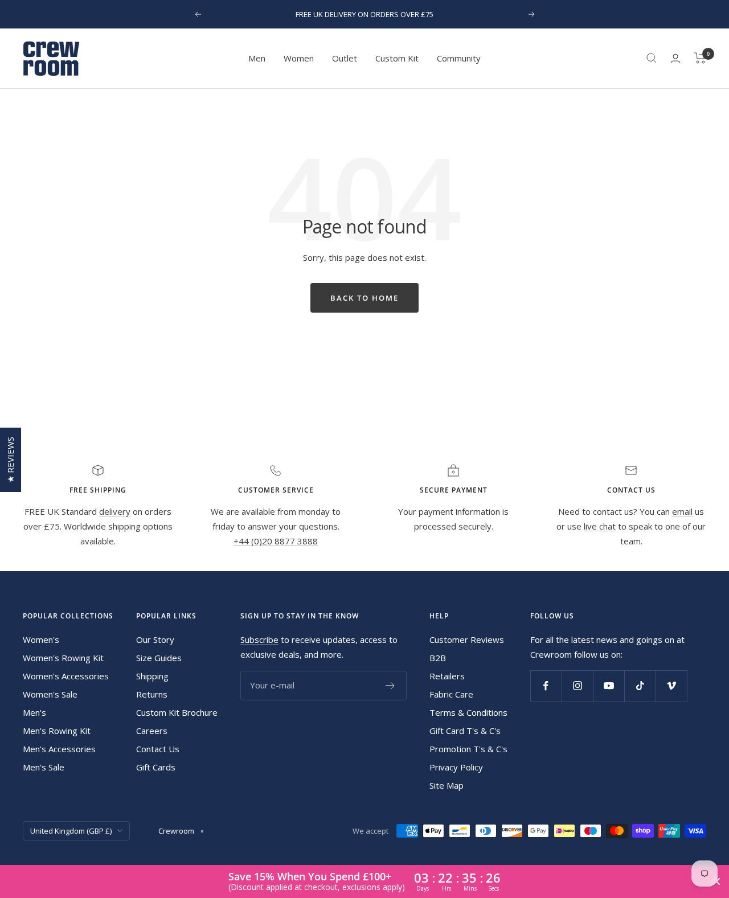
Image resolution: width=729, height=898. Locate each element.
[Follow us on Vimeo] (671, 686)
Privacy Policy (456, 767)
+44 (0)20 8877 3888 (276, 541)
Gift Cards (155, 767)
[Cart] (700, 58)
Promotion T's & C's (468, 749)
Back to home (364, 298)
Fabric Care (451, 694)
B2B (437, 657)
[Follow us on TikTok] (640, 686)
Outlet (344, 58)
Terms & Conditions (468, 712)
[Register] (390, 686)
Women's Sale (50, 694)
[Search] (651, 58)
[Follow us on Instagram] (577, 686)
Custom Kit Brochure (177, 712)
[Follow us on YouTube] (608, 686)
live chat (600, 526)
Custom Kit (397, 58)
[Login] (675, 58)
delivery (114, 511)
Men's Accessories (59, 749)
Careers (151, 730)
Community (459, 58)
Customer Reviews (466, 639)
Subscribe (259, 639)
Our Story (155, 639)
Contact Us (157, 749)
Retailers (447, 676)
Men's (34, 712)
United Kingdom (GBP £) (71, 831)
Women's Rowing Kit (63, 657)
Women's (41, 639)
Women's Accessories (66, 676)
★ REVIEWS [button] (10, 460)
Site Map (446, 785)
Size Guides (159, 657)
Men (256, 58)
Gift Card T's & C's (465, 730)
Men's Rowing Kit (57, 730)
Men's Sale (43, 767)
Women (299, 58)
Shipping (152, 676)
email (682, 511)
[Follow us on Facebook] (546, 686)
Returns (151, 694)
